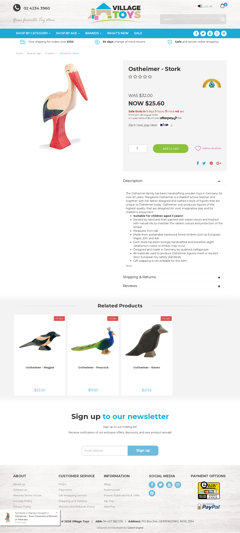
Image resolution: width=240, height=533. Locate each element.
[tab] (175, 181)
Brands (92, 33)
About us (19, 484)
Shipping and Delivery (72, 501)
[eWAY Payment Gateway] (209, 490)
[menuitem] (198, 163)
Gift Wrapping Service (72, 495)
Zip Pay (109, 501)
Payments (65, 489)
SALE (138, 33)
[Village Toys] (114, 12)
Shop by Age (67, 33)
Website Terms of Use (27, 495)
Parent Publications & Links (122, 495)
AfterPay (109, 506)
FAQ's (62, 484)
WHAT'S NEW (117, 33)
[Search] (223, 19)
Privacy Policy (22, 506)
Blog (107, 484)
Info (180, 118)
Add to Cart (171, 148)
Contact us (20, 489)
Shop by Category (32, 33)
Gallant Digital (135, 527)
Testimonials (112, 489)
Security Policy (22, 501)
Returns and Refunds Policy (76, 506)
